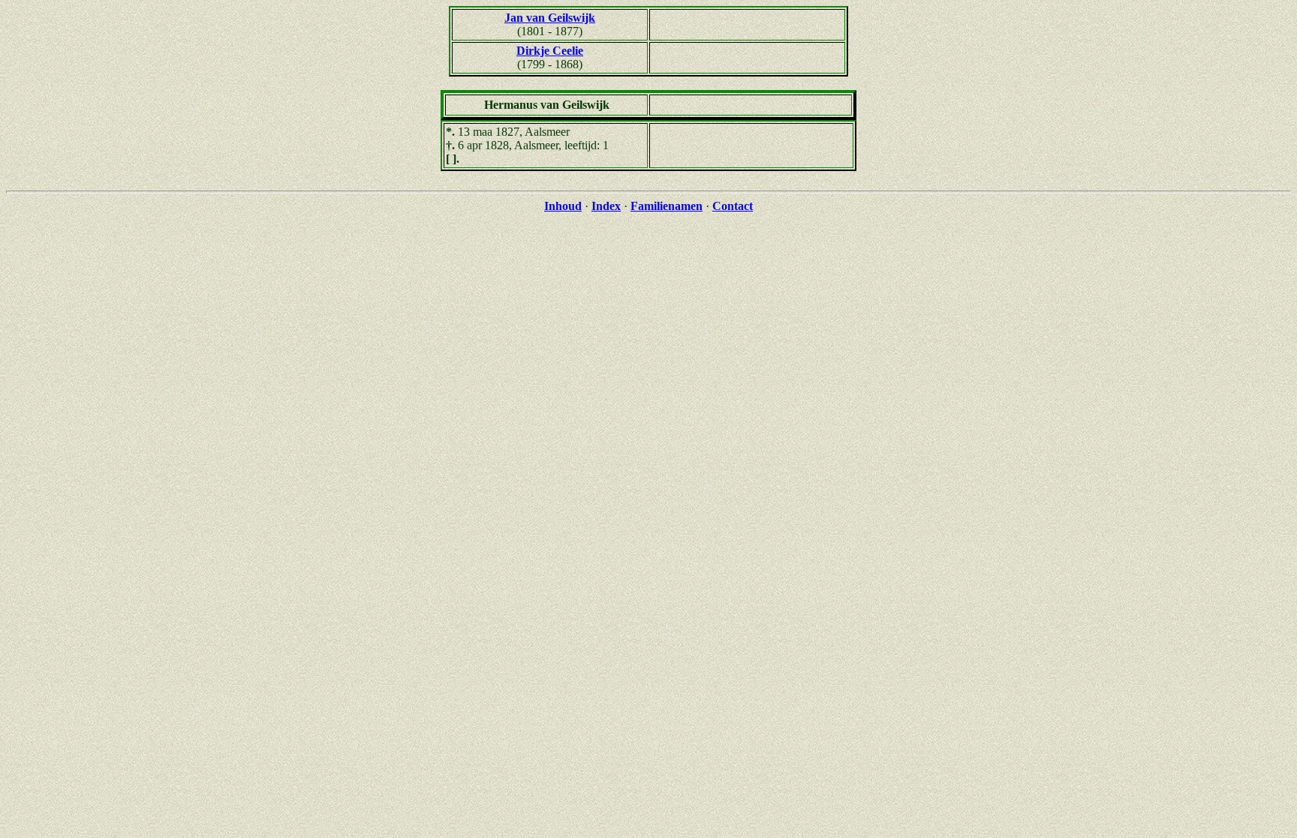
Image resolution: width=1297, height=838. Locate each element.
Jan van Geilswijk (549, 17)
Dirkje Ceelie (549, 50)
